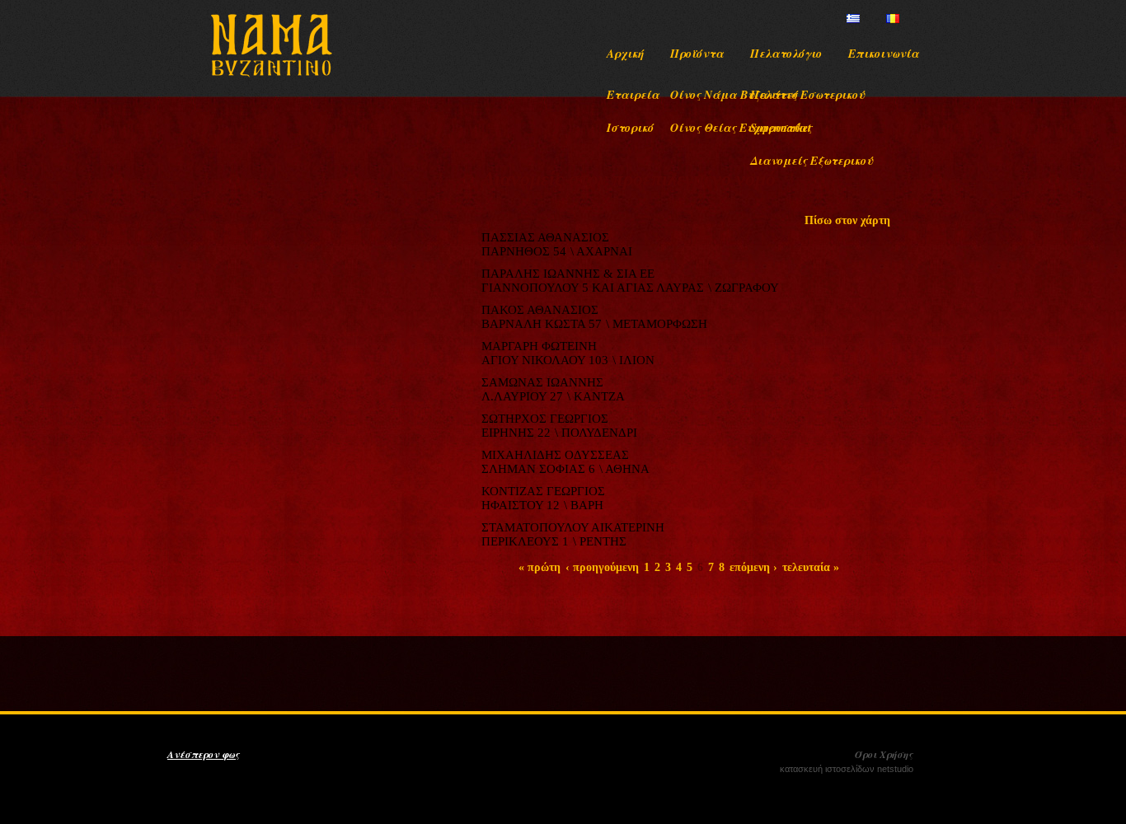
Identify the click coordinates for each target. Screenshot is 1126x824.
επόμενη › (753, 567)
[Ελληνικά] (853, 18)
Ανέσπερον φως (203, 754)
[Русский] (912, 18)
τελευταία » (810, 567)
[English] (873, 18)
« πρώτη (539, 567)
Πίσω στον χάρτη (847, 220)
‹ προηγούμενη (602, 567)
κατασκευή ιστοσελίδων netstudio (846, 769)
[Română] (892, 18)
